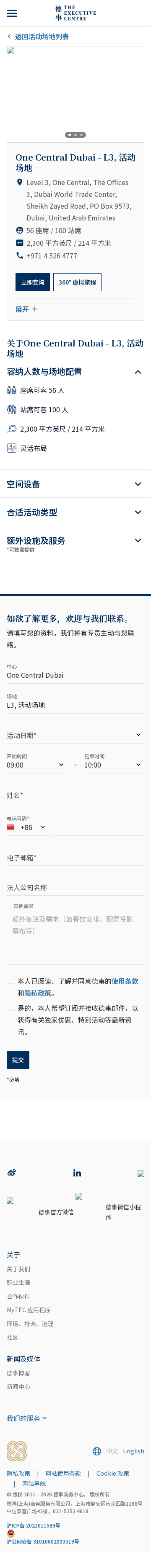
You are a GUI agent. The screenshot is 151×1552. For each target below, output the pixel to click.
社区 (12, 1337)
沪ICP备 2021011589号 (33, 1525)
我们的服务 (23, 1418)
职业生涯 (18, 1282)
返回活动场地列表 (42, 36)
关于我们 (18, 1269)
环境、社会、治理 (30, 1323)
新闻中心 (18, 1386)
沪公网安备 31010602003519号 (43, 1541)
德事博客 (18, 1373)
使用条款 (125, 981)
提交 (18, 1059)
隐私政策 (37, 993)
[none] (75, 736)
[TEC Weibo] (12, 1173)
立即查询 (32, 282)
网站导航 (34, 1483)
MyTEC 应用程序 (29, 1309)
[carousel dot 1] (70, 135)
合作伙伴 (18, 1296)
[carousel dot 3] (81, 135)
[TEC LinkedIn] (77, 1173)
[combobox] (27, 828)
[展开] (12, 13)
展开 (22, 309)
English (133, 1451)
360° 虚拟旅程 (77, 282)
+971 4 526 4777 (51, 255)
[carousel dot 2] (75, 135)
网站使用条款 (63, 1473)
